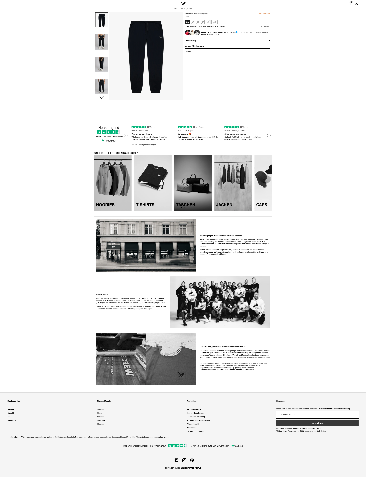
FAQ (9, 416)
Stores (100, 413)
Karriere (100, 416)
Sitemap (100, 424)
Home (175, 9)
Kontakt (10, 413)
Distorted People (193, 468)
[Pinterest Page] (192, 460)
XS (187, 22)
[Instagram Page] (184, 460)
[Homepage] (183, 3)
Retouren (11, 409)
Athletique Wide (186, 9)
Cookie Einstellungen (195, 413)
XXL (214, 22)
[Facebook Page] (177, 460)
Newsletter (11, 420)
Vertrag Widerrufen (194, 409)
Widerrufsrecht (193, 424)
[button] (101, 98)
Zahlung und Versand (195, 431)
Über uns (101, 409)
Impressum (191, 427)
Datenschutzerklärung (196, 416)
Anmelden (317, 423)
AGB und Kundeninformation (198, 420)
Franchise (101, 420)
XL (208, 22)
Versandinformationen (145, 437)
